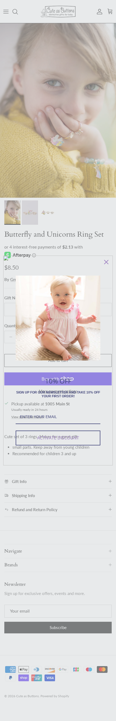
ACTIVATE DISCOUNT (58, 438)
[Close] (106, 262)
